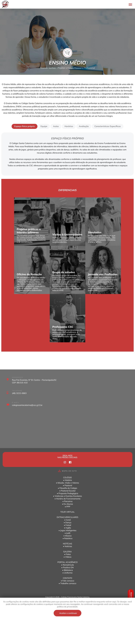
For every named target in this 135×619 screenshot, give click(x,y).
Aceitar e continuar (68, 613)
